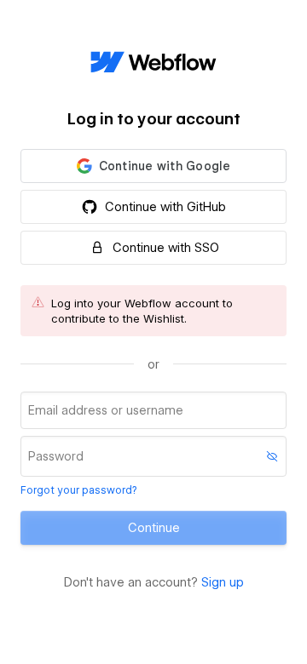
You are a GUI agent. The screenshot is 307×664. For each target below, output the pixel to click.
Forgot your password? (78, 490)
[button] (153, 166)
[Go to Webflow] (153, 63)
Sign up (222, 582)
